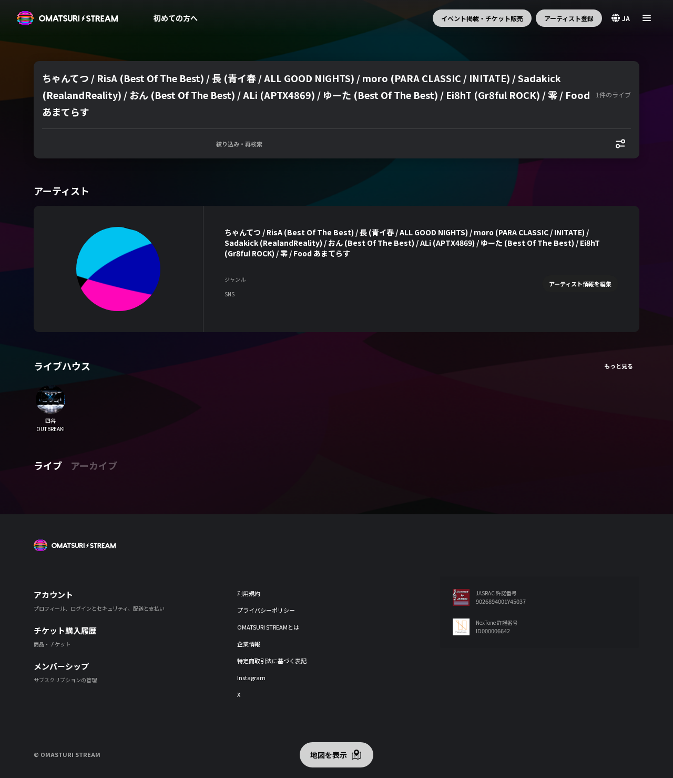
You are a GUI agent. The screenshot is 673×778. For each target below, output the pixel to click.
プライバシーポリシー (266, 610)
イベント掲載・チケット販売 (482, 18)
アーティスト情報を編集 (580, 284)
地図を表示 (328, 755)
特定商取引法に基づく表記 (272, 660)
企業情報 (248, 644)
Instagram (251, 677)
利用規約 (248, 593)
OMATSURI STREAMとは (268, 627)
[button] (317, 94)
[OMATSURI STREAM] (67, 18)
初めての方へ (176, 18)
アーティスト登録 (569, 18)
